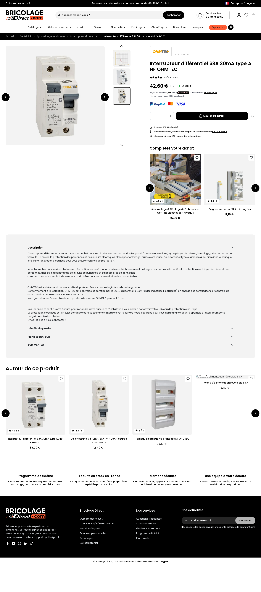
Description (35, 247)
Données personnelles (93, 533)
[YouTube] (13, 543)
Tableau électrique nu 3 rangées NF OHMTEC (162, 439)
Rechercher (174, 15)
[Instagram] (19, 543)
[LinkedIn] (26, 543)
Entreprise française (243, 3)
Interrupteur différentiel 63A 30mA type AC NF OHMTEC (35, 440)
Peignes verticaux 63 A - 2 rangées (230, 209)
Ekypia (164, 561)
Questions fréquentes (149, 518)
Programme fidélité (147, 533)
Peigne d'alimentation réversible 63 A (225, 382)
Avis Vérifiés (35, 345)
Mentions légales (90, 528)
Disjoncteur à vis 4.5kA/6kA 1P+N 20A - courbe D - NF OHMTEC (99, 440)
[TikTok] (31, 543)
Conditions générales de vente (98, 523)
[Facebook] (8, 543)
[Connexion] (239, 15)
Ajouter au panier (213, 116)
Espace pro (86, 538)
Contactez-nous (146, 523)
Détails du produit (40, 328)
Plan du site (143, 538)
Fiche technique (38, 337)
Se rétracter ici (89, 543)
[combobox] (109, 15)
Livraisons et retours (148, 528)
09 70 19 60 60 (214, 17)
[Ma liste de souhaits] (246, 15)
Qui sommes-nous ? (18, 3)
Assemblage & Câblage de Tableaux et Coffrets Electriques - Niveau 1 (175, 211)
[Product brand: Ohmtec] (161, 51)
